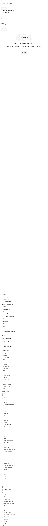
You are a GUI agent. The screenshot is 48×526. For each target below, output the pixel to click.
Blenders (5, 306)
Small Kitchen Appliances (7, 304)
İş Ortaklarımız (6, 366)
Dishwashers (5, 329)
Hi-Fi (5, 478)
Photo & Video (6, 447)
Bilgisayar (5, 397)
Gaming (5, 418)
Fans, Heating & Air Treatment (8, 316)
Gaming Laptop (7, 424)
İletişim (3, 388)
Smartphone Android (8, 440)
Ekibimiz (5, 361)
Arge (4, 359)
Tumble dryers (6, 297)
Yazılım (4, 381)
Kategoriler (4, 377)
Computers (5, 402)
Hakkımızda (4, 355)
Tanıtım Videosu (6, 375)
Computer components (9, 404)
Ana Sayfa (4, 353)
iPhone (5, 438)
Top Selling (5, 344)
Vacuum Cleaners (7, 313)
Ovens (4, 326)
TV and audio (6, 472)
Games (5, 422)
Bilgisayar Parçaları (7, 384)
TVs (5, 474)
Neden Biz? (5, 368)
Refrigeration (5, 321)
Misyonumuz (6, 357)
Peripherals (6, 413)
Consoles (6, 420)
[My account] (1, 20)
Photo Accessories (8, 451)
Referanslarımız (6, 370)
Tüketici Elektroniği (7, 379)
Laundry (4, 294)
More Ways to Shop (6, 341)
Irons (4, 311)
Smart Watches (7, 442)
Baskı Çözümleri (6, 386)
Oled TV (6, 476)
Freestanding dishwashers (9, 331)
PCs (5, 411)
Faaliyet (5, 364)
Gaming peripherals (8, 426)
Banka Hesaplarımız (7, 373)
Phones (4, 436)
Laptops (6, 406)
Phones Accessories (8, 445)
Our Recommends (7, 346)
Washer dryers (6, 299)
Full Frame (6, 453)
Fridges (4, 323)
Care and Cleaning (6, 309)
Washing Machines (7, 301)
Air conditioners (6, 318)
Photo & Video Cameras (9, 449)
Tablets (5, 415)
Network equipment (8, 409)
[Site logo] (10, 1)
